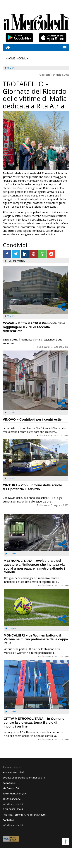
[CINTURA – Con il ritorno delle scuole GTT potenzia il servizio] (35, 457)
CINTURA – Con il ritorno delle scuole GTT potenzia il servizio (32, 487)
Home (11, 58)
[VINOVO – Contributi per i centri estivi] (35, 380)
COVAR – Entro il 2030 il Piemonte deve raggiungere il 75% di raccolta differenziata (34, 327)
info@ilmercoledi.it (13, 825)
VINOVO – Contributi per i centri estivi (33, 419)
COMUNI (23, 58)
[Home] (6, 47)
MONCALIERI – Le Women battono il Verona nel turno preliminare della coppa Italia (36, 639)
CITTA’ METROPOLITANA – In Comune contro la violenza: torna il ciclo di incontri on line (34, 722)
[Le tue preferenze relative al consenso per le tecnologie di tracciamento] (65, 841)
